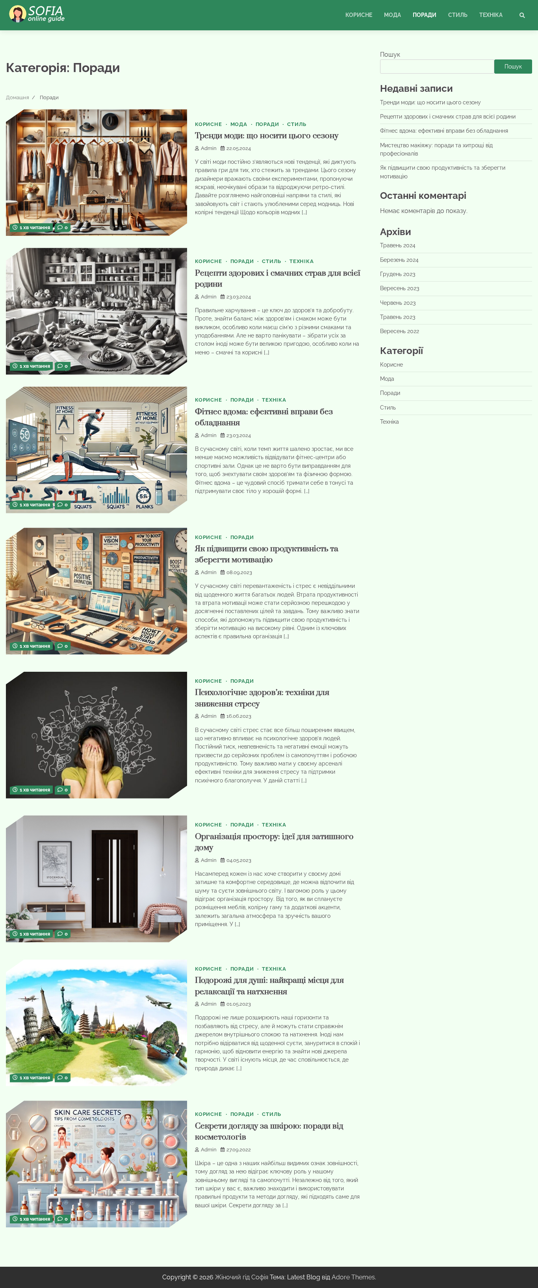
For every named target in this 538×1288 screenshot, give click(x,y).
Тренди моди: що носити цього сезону (266, 136)
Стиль (458, 15)
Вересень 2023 (399, 288)
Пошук (390, 54)
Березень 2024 (399, 260)
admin (209, 148)
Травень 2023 (397, 317)
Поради (424, 15)
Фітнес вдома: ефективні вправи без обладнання (444, 131)
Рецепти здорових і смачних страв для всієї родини (448, 116)
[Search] (522, 15)
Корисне (358, 15)
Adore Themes (353, 1277)
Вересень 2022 (399, 331)
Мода (392, 15)
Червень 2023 (398, 303)
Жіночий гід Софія (241, 1277)
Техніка (491, 15)
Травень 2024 (398, 246)
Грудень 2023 (397, 274)
